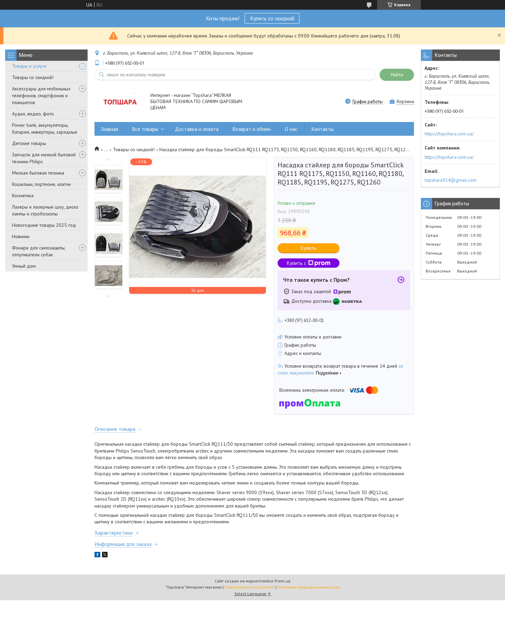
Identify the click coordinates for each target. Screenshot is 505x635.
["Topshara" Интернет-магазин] (119, 102)
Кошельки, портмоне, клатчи (41, 184)
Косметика (23, 195)
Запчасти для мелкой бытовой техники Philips (44, 158)
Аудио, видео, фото (33, 114)
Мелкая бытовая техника (38, 173)
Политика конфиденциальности (309, 587)
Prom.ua (282, 580)
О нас (291, 129)
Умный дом (24, 266)
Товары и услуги (29, 66)
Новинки (21, 236)
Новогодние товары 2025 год (44, 225)
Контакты (323, 129)
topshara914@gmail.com (450, 180)
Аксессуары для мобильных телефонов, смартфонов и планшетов (41, 95)
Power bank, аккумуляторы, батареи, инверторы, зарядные (44, 128)
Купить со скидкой (272, 18)
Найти (397, 74)
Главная (109, 129)
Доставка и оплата (196, 129)
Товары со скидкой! (33, 77)
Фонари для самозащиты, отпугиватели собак (38, 251)
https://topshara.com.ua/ (449, 134)
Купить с (296, 263)
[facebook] (97, 556)
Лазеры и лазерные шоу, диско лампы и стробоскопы (45, 210)
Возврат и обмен (252, 129)
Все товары (145, 129)
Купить (308, 248)
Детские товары (29, 143)
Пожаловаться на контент (249, 587)
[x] (105, 556)
